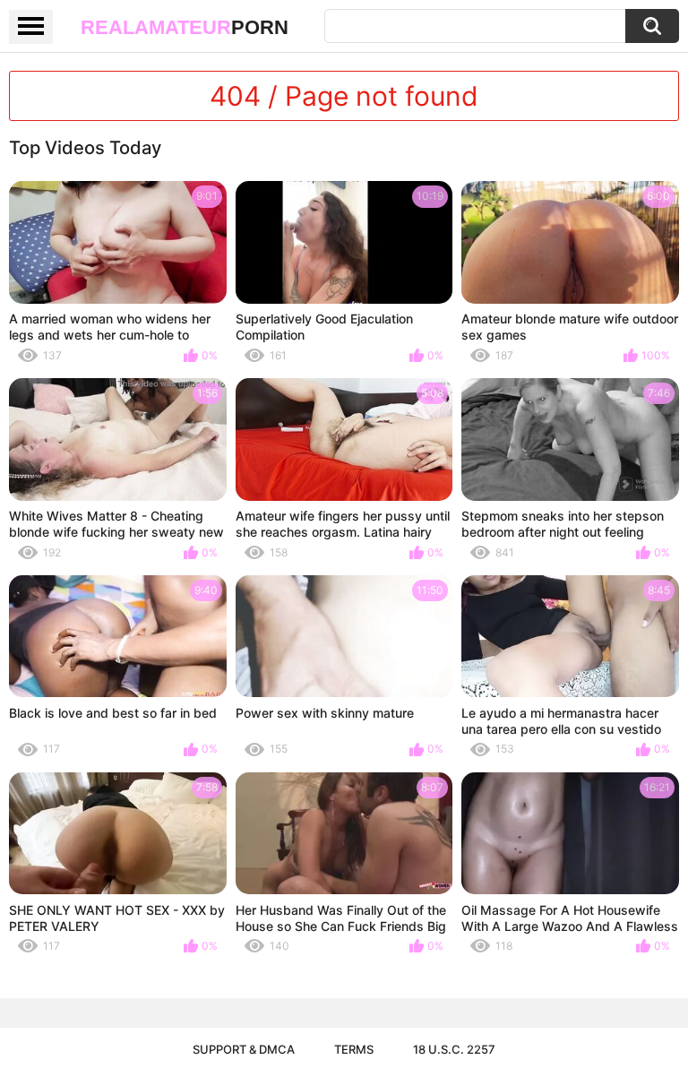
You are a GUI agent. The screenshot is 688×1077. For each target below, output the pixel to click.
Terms (354, 1049)
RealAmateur (184, 27)
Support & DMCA (244, 1049)
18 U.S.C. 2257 (454, 1049)
